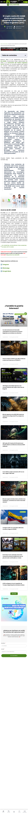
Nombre (3, 643)
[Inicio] (3, 811)
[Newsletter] (25, 811)
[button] (25, 55)
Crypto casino (10, 247)
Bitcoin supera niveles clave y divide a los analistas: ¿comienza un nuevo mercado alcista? (14, 500)
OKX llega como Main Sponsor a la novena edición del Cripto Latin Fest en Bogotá (13, 387)
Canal (19, 812)
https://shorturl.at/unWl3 (12, 255)
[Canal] (19, 811)
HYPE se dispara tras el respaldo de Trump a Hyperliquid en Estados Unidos (13, 584)
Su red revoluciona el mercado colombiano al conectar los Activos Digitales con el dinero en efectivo (12, 331)
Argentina (6, 245)
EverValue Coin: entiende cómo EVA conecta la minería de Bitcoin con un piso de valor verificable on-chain (13, 556)
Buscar (8, 812)
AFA (3, 245)
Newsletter (25, 812)
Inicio (3, 812)
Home (2, 43)
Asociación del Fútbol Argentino (18, 245)
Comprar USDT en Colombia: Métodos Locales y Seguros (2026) (13, 528)
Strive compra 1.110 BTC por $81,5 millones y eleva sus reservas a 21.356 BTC (14, 359)
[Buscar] (9, 811)
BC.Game (4, 247)
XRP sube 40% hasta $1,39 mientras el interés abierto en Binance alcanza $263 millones (14, 444)
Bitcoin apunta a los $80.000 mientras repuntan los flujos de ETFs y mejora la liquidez (13, 416)
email (2, 649)
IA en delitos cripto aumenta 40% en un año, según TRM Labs (13, 472)
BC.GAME (3, 61)
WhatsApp (6, 268)
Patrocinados (18, 28)
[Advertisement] (14, 289)
